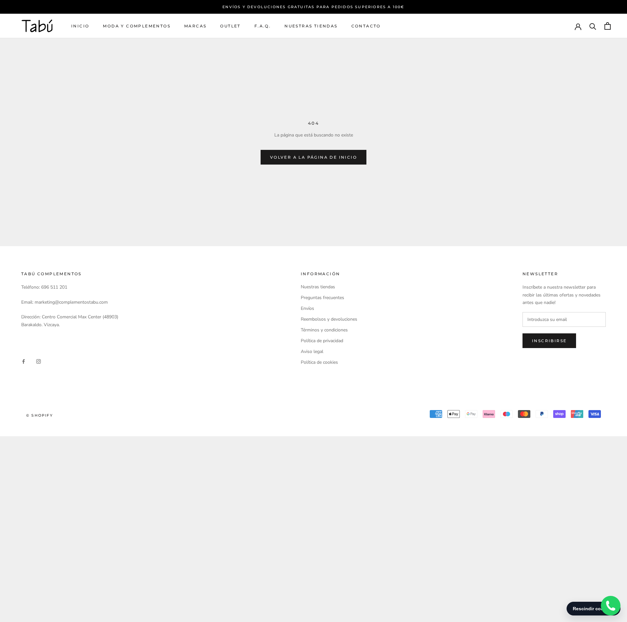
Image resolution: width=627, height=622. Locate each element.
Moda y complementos (136, 26)
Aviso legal (312, 351)
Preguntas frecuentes (322, 298)
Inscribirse (549, 340)
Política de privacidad (322, 341)
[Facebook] (23, 361)
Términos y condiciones (324, 330)
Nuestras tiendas (310, 26)
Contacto (366, 26)
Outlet (230, 26)
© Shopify (39, 415)
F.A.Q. (262, 26)
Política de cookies (319, 362)
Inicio (80, 26)
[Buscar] (592, 26)
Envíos (307, 308)
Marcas (195, 26)
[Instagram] (38, 361)
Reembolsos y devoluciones (329, 319)
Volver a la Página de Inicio (313, 157)
